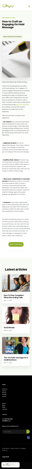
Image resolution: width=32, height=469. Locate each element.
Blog (3, 405)
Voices (4, 391)
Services (4, 389)
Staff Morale (9, 327)
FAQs (3, 407)
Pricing (4, 394)
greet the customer (22, 104)
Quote (4, 396)
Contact (4, 409)
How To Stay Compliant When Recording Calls (14, 296)
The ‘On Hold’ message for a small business (16, 359)
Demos (4, 392)
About (4, 403)
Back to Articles (16, 244)
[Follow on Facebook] (28, 437)
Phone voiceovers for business (12, 36)
